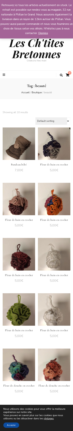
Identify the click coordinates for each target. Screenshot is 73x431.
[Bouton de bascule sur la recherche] (61, 75)
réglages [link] (49, 418)
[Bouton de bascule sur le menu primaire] (4, 74)
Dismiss (43, 33)
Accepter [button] (11, 425)
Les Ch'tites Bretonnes (36, 48)
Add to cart (19, 144)
